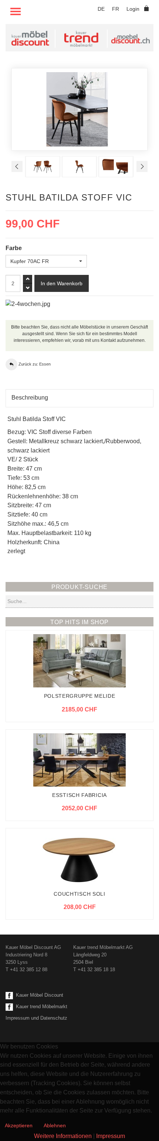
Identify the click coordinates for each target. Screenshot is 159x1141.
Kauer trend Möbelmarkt (40, 1006)
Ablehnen (55, 1125)
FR (115, 9)
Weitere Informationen (63, 1136)
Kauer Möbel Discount (38, 995)
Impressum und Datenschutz (36, 1018)
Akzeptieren (19, 1125)
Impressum (110, 1136)
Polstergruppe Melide (79, 696)
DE (101, 9)
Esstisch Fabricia (79, 795)
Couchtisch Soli (79, 894)
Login (132, 9)
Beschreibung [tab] (29, 397)
